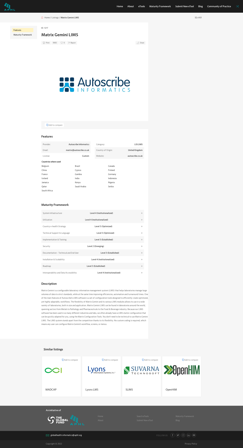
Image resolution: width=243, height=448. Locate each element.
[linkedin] (188, 435)
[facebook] (172, 435)
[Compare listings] (237, 6)
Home (120, 6)
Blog (200, 6)
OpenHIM (171, 389)
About (130, 6)
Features (17, 30)
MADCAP (50, 389)
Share (142, 43)
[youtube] (194, 435)
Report (73, 43)
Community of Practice (219, 6)
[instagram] (183, 435)
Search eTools (143, 416)
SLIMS (129, 389)
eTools (141, 6)
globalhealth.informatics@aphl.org (66, 435)
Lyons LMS (92, 389)
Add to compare (55, 125)
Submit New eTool (184, 6)
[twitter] (178, 435)
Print (48, 43)
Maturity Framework (160, 6)
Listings (55, 17)
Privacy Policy (191, 444)
